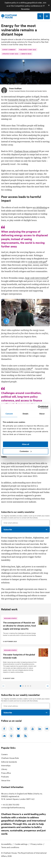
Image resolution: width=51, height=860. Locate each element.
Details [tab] (25, 414)
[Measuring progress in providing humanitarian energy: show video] (6, 321)
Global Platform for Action (16, 369)
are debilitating (40, 207)
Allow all (25, 444)
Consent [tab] (9, 414)
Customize (24, 451)
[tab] (20, 686)
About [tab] (41, 414)
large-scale (36, 278)
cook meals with (37, 261)
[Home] (9, 16)
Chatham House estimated (26, 151)
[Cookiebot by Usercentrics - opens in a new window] (38, 407)
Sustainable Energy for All (23, 100)
